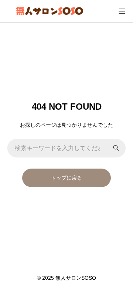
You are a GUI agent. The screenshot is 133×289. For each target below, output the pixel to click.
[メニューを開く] (122, 11)
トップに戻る (66, 178)
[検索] (116, 148)
